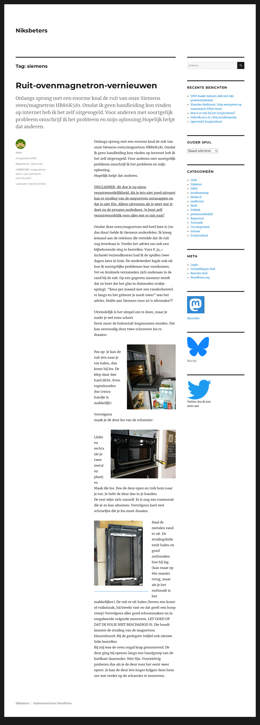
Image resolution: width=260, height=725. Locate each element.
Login (194, 264)
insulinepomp (200, 193)
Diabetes (196, 184)
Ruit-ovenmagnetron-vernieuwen (86, 85)
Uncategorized (200, 227)
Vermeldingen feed (203, 269)
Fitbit (194, 188)
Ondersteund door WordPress (52, 703)
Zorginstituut (199, 235)
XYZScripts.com (148, 723)
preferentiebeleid (202, 214)
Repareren (23, 163)
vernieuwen (23, 178)
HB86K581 (22, 169)
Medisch (196, 197)
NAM (194, 205)
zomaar (195, 231)
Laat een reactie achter (31, 183)
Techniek (37, 163)
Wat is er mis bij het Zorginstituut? (213, 113)
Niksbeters (32, 30)
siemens (34, 173)
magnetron (38, 169)
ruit (25, 173)
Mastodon (193, 318)
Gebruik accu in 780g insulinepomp (213, 117)
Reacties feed (199, 273)
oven (19, 173)
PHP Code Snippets (113, 723)
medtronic (197, 201)
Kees (19, 152)
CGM (194, 180)
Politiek (195, 210)
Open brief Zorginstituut (206, 121)
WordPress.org (200, 277)
